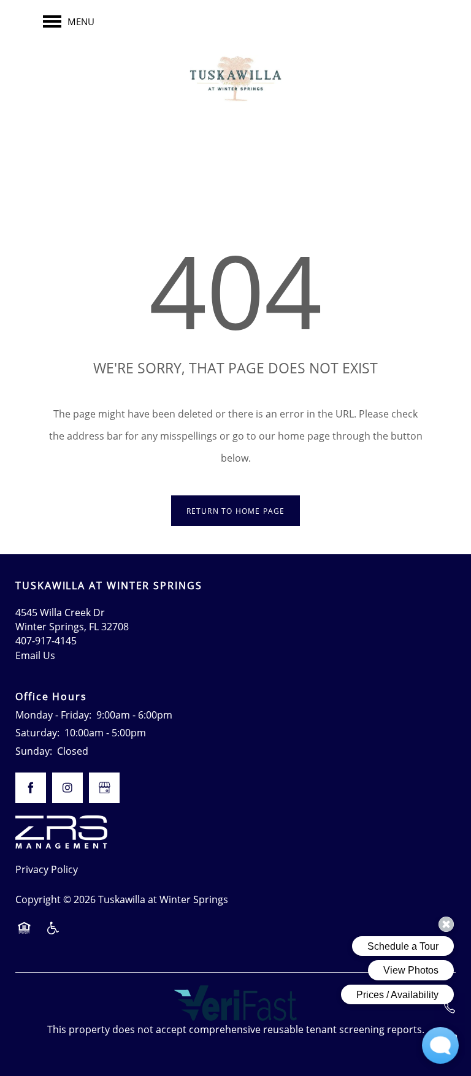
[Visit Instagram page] (67, 788)
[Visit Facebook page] (30, 788)
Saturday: (37, 732)
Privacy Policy (46, 869)
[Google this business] (104, 788)
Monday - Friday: (53, 715)
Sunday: (33, 751)
